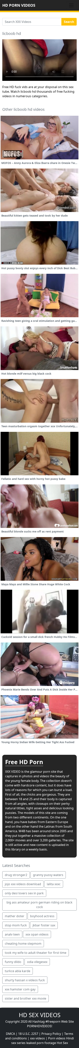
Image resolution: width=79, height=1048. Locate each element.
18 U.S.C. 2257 (28, 1034)
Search (69, 22)
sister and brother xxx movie (25, 998)
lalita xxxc (54, 884)
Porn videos (56, 1038)
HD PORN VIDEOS (18, 5)
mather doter (14, 916)
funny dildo (13, 962)
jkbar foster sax (44, 925)
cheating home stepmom (23, 943)
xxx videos (37, 1038)
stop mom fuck (16, 925)
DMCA (10, 1034)
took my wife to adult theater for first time (35, 953)
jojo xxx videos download (23, 884)
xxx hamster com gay (20, 989)
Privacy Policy (51, 1034)
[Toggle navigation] (71, 5)
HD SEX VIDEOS (39, 1015)
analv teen (12, 934)
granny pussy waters (48, 875)
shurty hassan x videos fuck (25, 980)
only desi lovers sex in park (24, 893)
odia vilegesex (37, 962)
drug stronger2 (16, 875)
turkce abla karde (17, 971)
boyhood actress (42, 916)
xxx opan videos (37, 934)
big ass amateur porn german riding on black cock (39, 904)
